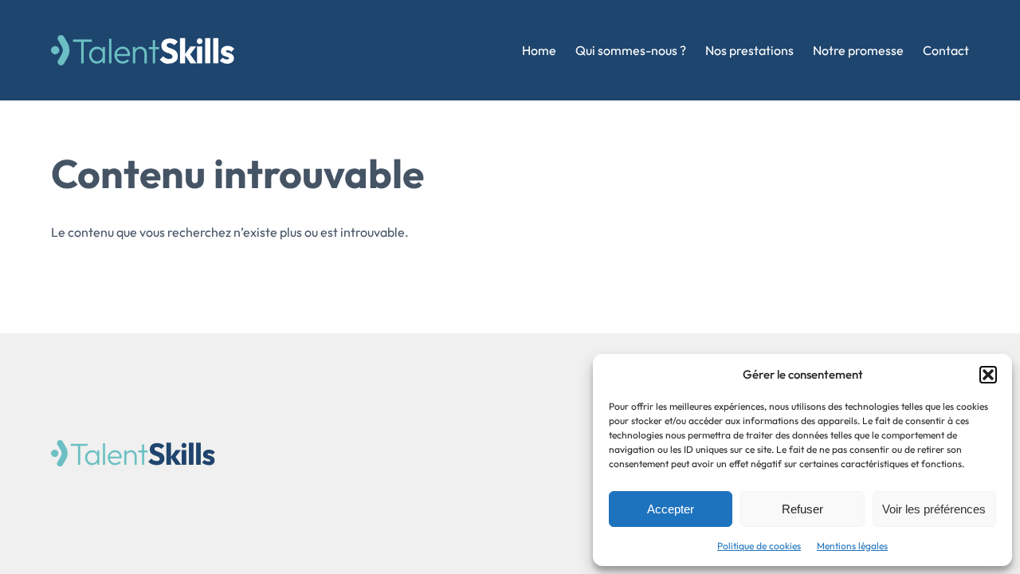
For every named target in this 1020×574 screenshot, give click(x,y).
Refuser (802, 509)
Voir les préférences (934, 509)
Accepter (670, 509)
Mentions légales (852, 546)
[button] (988, 375)
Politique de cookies (759, 546)
